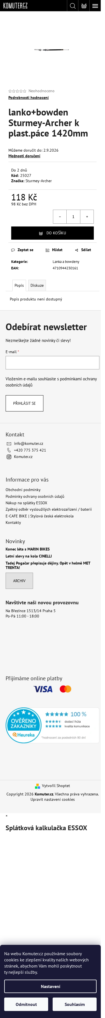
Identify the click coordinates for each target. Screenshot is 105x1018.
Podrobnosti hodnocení (28, 97)
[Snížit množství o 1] (60, 216)
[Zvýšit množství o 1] (87, 216)
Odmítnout (26, 1004)
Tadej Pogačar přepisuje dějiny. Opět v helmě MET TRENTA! (48, 565)
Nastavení (50, 986)
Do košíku (56, 232)
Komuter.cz (23, 456)
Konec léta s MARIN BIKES (28, 549)
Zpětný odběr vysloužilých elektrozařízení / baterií (49, 509)
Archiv (19, 580)
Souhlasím (75, 1004)
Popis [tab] (19, 285)
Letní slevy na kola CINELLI (29, 556)
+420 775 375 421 (30, 450)
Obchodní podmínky (23, 489)
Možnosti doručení (24, 155)
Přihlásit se (24, 403)
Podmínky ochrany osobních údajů (35, 496)
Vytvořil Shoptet (56, 785)
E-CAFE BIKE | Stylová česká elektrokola (40, 516)
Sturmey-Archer (38, 180)
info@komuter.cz (28, 443)
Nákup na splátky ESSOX (26, 502)
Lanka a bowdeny (66, 261)
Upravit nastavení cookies (53, 799)
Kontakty (13, 522)
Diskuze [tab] (37, 285)
